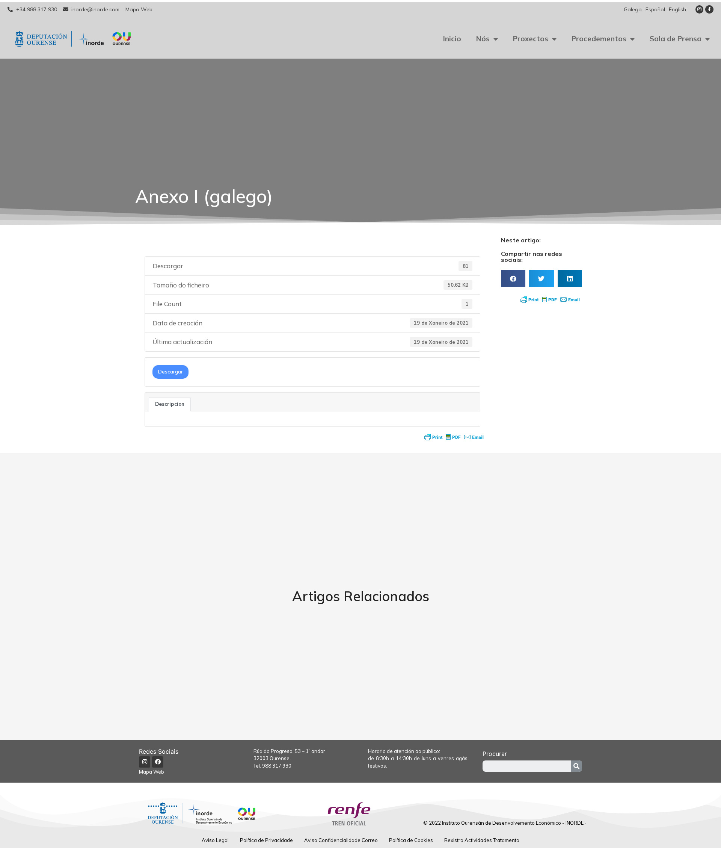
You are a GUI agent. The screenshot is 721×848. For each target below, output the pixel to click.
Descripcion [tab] (169, 404)
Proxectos (530, 38)
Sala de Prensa (675, 38)
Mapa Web (151, 772)
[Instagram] (699, 9)
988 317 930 (276, 766)
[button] (513, 278)
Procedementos (599, 38)
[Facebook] (157, 762)
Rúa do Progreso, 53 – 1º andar (289, 751)
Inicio (452, 38)
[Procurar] (576, 766)
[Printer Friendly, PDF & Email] (454, 436)
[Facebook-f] (709, 9)
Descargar (170, 372)
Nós (483, 38)
